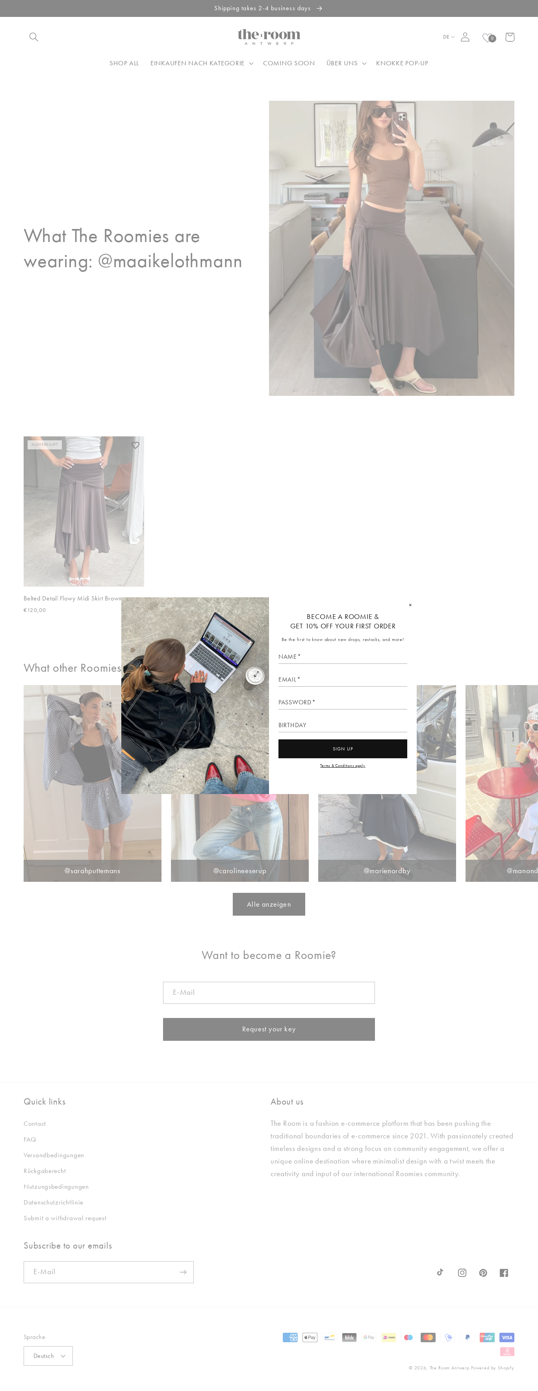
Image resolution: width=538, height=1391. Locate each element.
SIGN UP (343, 749)
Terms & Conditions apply (342, 765)
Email (287, 679)
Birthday (292, 725)
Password (295, 702)
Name (287, 656)
